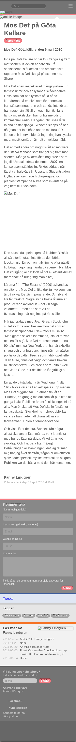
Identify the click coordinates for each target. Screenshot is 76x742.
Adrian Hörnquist (13, 691)
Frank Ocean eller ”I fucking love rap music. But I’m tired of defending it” (43, 652)
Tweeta (8, 598)
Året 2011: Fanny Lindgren (37, 639)
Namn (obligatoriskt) (14, 509)
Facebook (15, 700)
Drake (24, 658)
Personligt (13, 40)
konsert (28, 615)
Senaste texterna (14, 712)
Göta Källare (11, 615)
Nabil (23, 643)
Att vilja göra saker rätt (34, 646)
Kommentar (9, 553)
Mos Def (43, 615)
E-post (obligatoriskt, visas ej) (20, 524)
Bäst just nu (10, 716)
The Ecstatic (60, 615)
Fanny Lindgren (17, 477)
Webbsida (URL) (12, 538)
